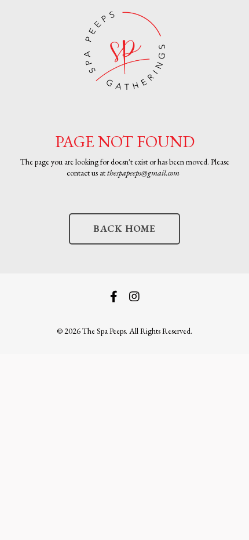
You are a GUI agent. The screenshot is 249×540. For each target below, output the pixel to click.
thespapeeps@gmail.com (143, 172)
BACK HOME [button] (124, 228)
